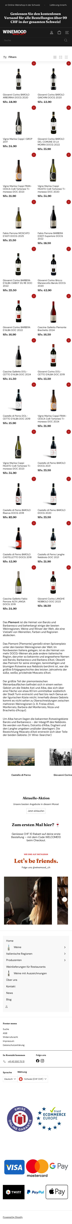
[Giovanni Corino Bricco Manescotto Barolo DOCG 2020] (53, 271)
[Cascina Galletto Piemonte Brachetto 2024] (53, 317)
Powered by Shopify (13, 1217)
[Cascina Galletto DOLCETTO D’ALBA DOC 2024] (18, 361)
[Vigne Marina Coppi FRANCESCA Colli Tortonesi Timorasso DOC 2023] (18, 177)
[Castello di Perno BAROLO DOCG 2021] (53, 452)
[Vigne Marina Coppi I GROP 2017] (18, 128)
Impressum (8, 1041)
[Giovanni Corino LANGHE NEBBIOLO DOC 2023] (53, 588)
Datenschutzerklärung (13, 1045)
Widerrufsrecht (10, 1037)
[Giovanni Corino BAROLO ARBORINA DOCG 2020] (18, 84)
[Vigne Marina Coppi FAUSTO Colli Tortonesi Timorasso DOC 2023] (18, 454)
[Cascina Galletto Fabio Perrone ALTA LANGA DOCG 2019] (18, 589)
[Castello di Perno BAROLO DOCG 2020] (53, 499)
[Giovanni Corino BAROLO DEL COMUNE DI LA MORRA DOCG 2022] (53, 130)
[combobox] (36, 40)
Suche (6, 1029)
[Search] (65, 40)
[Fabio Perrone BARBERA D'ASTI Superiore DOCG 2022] (53, 224)
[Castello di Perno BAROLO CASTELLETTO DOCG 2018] (18, 544)
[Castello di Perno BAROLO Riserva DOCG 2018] (18, 499)
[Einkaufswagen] (59, 32)
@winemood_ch (41, 867)
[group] (28, 901)
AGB (5, 1033)
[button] (64, 899)
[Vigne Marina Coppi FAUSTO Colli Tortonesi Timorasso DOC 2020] (53, 177)
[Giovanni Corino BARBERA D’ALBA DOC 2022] (18, 317)
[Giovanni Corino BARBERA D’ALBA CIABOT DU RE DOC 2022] (18, 271)
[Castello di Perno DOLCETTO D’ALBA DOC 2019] (18, 405)
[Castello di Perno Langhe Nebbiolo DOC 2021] (53, 544)
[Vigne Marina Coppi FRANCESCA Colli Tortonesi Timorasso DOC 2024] (53, 407)
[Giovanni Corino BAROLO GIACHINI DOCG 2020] (53, 84)
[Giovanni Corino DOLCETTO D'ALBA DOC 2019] (53, 361)
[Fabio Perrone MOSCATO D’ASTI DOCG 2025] (18, 222)
